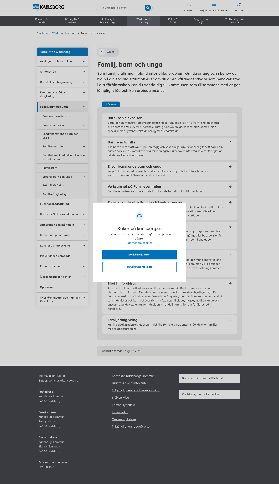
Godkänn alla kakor (139, 254)
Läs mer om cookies (139, 242)
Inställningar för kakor (139, 266)
